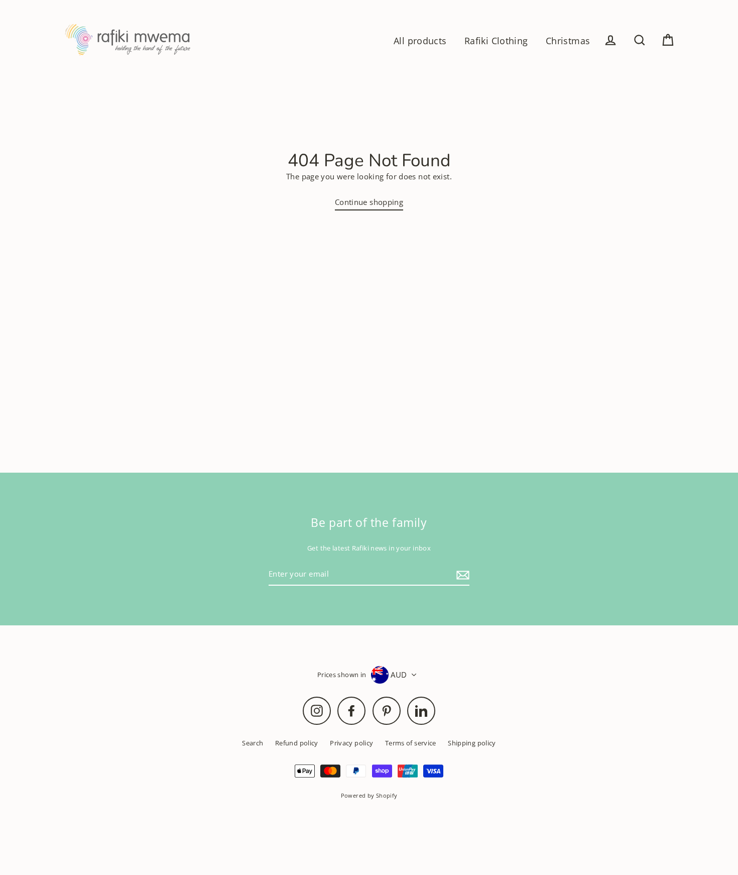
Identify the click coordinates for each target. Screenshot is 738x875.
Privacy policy (351, 742)
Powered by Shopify (369, 795)
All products (420, 40)
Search (252, 742)
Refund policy (296, 742)
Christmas (568, 40)
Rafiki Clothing (496, 40)
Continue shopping (369, 202)
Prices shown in (341, 674)
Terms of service (410, 742)
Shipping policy (472, 742)
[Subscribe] (461, 575)
